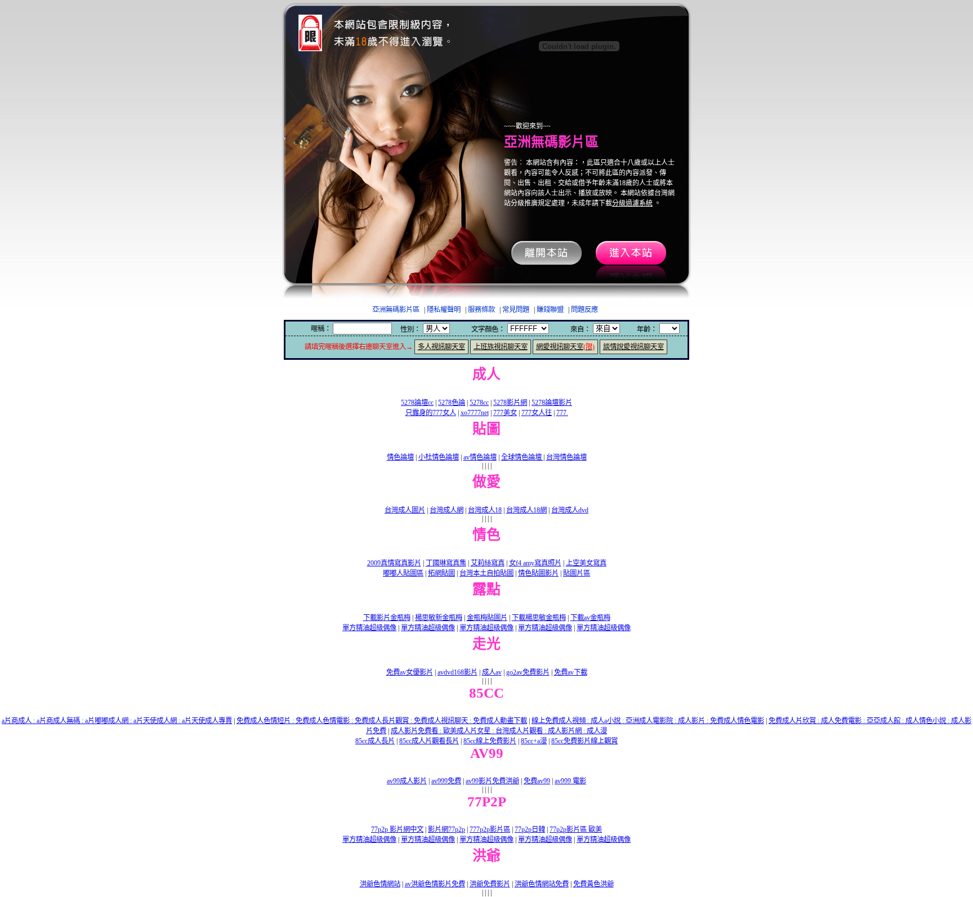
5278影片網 (510, 403)
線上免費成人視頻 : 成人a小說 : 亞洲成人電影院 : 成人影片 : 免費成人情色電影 (648, 721)
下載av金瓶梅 (590, 618)
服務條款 (481, 310)
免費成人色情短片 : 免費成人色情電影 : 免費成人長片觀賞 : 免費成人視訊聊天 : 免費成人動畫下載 (381, 721)
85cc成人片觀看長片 (429, 741)
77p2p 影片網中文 (397, 829)
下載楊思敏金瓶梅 (539, 618)
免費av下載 (570, 672)
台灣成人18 (485, 510)
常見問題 (515, 310)
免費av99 (537, 781)
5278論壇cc (417, 403)
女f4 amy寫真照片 (535, 563)
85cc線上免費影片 (489, 741)
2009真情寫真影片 (394, 563)
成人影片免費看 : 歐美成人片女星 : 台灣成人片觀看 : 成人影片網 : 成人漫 (499, 731)
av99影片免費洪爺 (492, 781)
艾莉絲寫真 (488, 563)
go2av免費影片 (528, 672)
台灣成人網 (446, 510)
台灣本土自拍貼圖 (486, 573)
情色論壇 (400, 457)
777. (562, 413)
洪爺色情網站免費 (542, 884)
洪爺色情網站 (380, 884)
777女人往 (536, 413)
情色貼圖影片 (538, 573)
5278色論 (451, 403)
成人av (492, 672)
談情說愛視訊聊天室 (633, 347)
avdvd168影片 (457, 672)
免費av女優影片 (409, 672)
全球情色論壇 (522, 457)
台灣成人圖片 (405, 510)
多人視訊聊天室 (441, 347)
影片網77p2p (446, 829)
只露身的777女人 (430, 413)
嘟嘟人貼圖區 (403, 573)
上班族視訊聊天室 (501, 347)
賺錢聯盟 (550, 310)
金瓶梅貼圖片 (487, 618)
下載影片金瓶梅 (386, 618)
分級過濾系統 (632, 203)
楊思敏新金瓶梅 (438, 618)
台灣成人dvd (569, 510)
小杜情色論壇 (438, 457)
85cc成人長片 (375, 741)
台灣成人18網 (526, 510)
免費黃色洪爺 (593, 884)
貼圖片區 (576, 573)
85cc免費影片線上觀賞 (584, 741)
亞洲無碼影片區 (395, 310)
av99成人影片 (407, 781)
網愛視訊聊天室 (565, 347)
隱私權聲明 (444, 310)
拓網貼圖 (441, 573)
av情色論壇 (480, 457)
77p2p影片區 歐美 (576, 829)
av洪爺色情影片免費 (435, 884)
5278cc (479, 403)
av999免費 (446, 781)
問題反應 (584, 310)
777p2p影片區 (490, 829)
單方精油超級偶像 (369, 628)
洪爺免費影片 (490, 884)
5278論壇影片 (552, 403)
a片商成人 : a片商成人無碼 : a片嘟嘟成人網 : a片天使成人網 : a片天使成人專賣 (117, 721)
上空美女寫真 (586, 563)
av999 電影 (570, 781)
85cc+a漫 (534, 741)
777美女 (505, 413)
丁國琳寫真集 (446, 563)
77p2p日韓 (530, 829)
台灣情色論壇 (566, 457)
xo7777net (475, 413)
